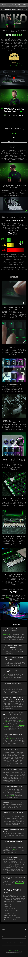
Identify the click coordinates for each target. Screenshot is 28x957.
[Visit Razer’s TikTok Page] (17, 952)
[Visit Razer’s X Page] (13, 952)
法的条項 (6, 942)
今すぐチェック (22, 6)
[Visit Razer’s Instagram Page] (9, 952)
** (9, 239)
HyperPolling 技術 (7, 634)
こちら (7, 597)
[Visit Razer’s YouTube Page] (15, 952)
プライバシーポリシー (13, 942)
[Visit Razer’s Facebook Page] (7, 952)
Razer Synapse (10, 795)
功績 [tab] (14, 137)
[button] (1, 1)
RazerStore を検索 (19, 883)
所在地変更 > (15, 947)
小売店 (19, 881)
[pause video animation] (26, 210)
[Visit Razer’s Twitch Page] (19, 952)
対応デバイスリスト (11, 738)
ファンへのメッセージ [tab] (14, 141)
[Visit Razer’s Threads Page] (11, 952)
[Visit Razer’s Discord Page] (21, 952)
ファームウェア (12, 849)
